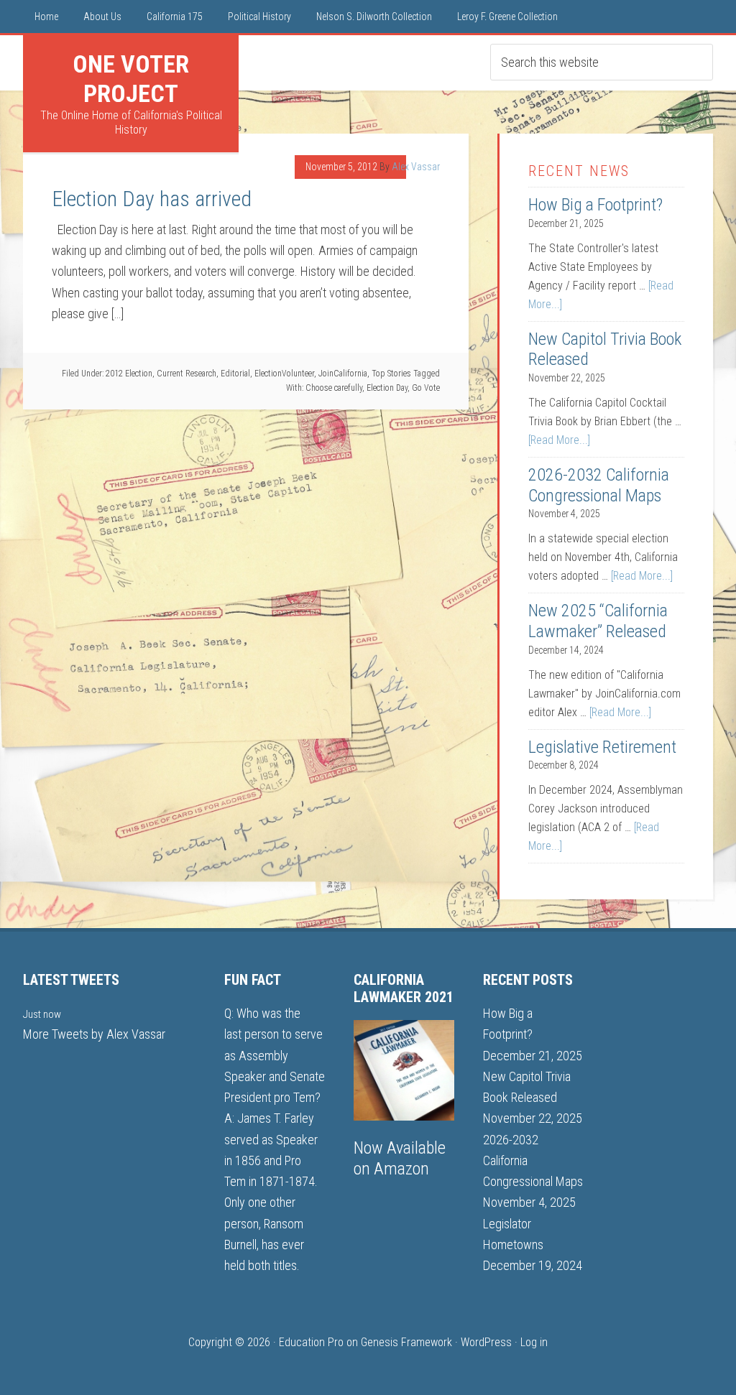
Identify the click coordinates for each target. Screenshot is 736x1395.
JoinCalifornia (342, 374)
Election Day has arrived (152, 198)
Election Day (387, 388)
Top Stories (391, 374)
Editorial (235, 374)
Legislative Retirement (602, 747)
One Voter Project (131, 79)
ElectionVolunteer (284, 374)
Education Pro (311, 1342)
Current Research (186, 374)
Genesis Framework (406, 1342)
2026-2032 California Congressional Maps (598, 485)
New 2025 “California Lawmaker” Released (598, 621)
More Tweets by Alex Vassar (94, 1034)
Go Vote (426, 388)
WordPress (486, 1342)
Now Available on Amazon (400, 1158)
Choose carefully (333, 388)
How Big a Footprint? (595, 205)
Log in (534, 1342)
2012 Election (129, 374)
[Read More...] (559, 440)
